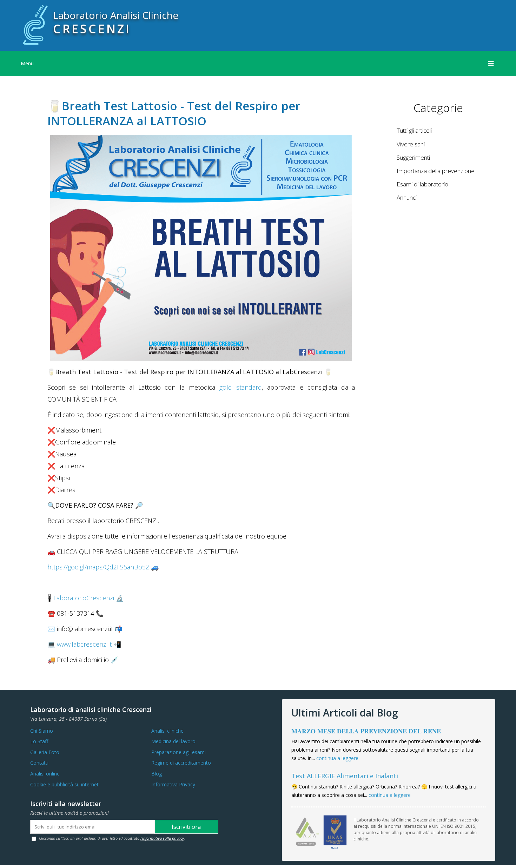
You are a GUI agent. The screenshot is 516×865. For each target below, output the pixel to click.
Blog (156, 773)
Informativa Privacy (173, 784)
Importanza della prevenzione (436, 171)
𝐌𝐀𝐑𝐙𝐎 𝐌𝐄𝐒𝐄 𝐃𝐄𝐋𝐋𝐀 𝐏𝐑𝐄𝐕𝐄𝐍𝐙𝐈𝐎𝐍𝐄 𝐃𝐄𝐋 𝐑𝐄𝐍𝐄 (366, 731)
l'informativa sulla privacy (162, 838)
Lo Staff (39, 741)
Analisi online (45, 773)
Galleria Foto (44, 752)
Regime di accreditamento (181, 762)
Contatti (39, 762)
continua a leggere (337, 758)
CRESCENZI (92, 29)
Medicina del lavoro (173, 741)
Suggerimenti (413, 157)
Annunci (407, 197)
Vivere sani (411, 144)
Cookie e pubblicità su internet (64, 784)
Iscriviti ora (186, 827)
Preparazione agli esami (178, 752)
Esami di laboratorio (422, 184)
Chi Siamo (41, 730)
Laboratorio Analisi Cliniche (115, 15)
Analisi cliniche (167, 730)
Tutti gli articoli (414, 130)
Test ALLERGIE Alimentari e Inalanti (344, 776)
